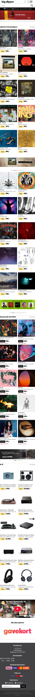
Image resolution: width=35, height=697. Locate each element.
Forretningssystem (7, 693)
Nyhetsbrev (14, 680)
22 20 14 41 (18, 648)
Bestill (2, 341)
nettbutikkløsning (18, 693)
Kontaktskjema (18, 650)
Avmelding (19, 683)
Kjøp (2, 51)
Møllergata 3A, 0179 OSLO (17, 652)
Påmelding (10, 683)
